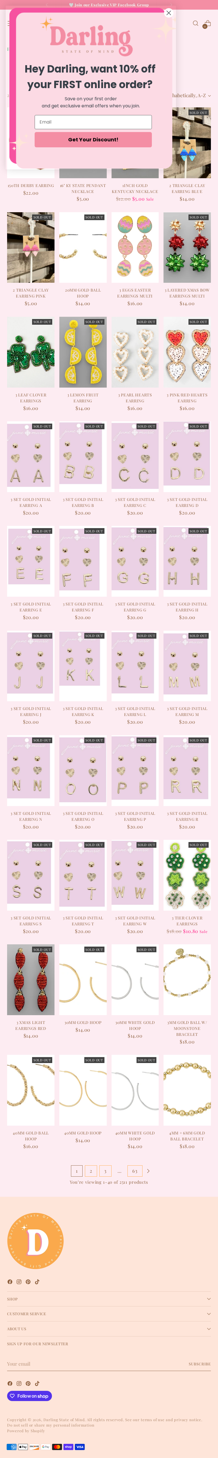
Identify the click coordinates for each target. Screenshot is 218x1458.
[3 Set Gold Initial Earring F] (83, 561)
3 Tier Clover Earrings (187, 920)
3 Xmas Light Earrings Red (30, 1025)
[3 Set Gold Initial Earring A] (30, 456)
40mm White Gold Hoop (135, 1136)
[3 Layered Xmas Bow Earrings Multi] (187, 247)
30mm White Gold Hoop (135, 1025)
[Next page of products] (148, 1171)
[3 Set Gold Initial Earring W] (135, 875)
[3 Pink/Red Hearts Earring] (187, 352)
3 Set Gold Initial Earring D (187, 502)
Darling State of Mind (64, 1419)
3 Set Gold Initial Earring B (83, 502)
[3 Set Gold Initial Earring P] (135, 770)
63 (135, 1171)
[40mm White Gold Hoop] (135, 1090)
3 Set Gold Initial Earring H (187, 607)
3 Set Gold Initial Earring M (187, 711)
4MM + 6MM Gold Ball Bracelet (187, 1136)
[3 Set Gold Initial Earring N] (30, 770)
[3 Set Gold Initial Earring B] (83, 456)
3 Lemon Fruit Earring (83, 397)
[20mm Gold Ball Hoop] (83, 247)
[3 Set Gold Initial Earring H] (187, 561)
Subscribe (200, 1363)
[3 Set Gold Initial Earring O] (83, 770)
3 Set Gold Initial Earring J (31, 711)
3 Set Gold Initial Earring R (187, 816)
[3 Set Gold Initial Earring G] (135, 561)
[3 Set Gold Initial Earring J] (30, 666)
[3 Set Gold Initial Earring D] (187, 456)
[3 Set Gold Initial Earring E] (30, 561)
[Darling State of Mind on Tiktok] (37, 1282)
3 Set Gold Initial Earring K (83, 711)
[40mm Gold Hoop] (83, 1090)
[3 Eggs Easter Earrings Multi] (135, 247)
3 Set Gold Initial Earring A (31, 502)
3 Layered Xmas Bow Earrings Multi (187, 293)
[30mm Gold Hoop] (83, 979)
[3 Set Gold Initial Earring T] (83, 875)
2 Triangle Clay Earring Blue (187, 188)
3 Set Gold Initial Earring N (31, 816)
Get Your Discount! (93, 139)
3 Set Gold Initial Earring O (83, 816)
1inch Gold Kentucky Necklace (135, 188)
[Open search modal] (196, 23)
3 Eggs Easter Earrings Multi (135, 293)
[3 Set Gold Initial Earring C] (135, 456)
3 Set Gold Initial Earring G (135, 607)
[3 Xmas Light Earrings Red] (30, 979)
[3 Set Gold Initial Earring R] (187, 770)
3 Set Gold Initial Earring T (83, 920)
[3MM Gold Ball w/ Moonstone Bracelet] (187, 979)
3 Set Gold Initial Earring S (31, 920)
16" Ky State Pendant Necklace (83, 188)
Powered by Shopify (26, 1430)
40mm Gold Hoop (83, 1133)
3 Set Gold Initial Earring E (31, 607)
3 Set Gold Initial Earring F (83, 607)
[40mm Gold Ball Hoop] (30, 1090)
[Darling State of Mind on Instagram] (19, 1282)
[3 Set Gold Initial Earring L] (135, 666)
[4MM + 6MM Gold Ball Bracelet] (187, 1090)
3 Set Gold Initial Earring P (135, 816)
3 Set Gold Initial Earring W (135, 920)
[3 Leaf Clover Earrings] (30, 352)
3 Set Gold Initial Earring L (135, 711)
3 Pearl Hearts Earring (135, 397)
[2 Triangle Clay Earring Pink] (30, 247)
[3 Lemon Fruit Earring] (83, 352)
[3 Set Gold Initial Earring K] (83, 666)
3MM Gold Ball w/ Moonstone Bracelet (187, 1028)
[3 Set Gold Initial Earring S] (30, 875)
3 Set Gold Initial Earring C (135, 502)
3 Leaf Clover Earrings (31, 397)
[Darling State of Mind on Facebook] (10, 1282)
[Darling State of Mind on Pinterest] (28, 1282)
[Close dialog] (169, 13)
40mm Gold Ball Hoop (31, 1136)
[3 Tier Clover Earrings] (187, 875)
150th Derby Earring (31, 185)
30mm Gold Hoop (83, 1022)
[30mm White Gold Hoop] (135, 979)
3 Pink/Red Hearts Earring (187, 397)
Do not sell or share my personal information (50, 1425)
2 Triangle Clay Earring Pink (31, 293)
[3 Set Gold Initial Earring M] (187, 666)
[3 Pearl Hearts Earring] (135, 352)
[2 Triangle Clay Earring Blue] (187, 142)
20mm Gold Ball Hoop (83, 293)
